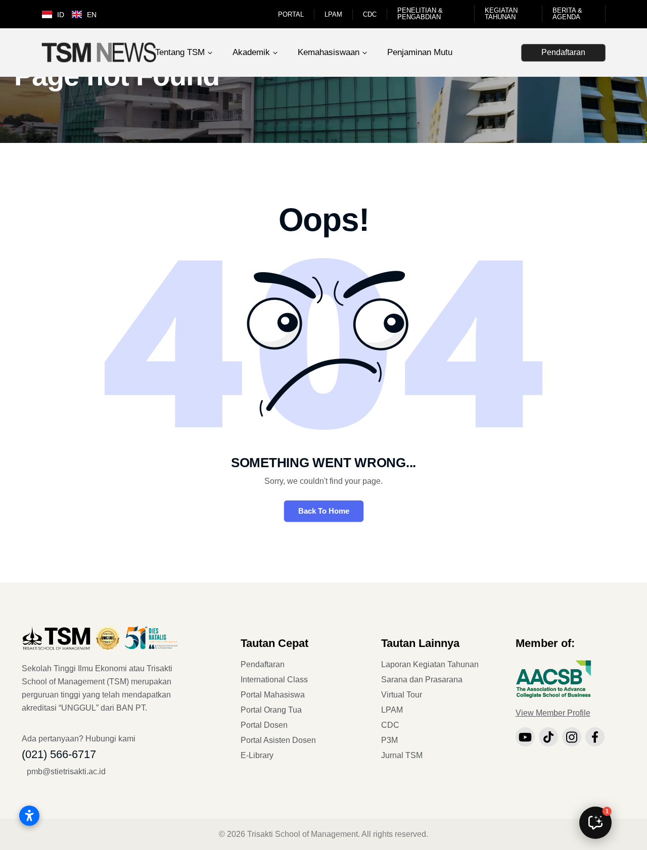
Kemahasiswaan (328, 52)
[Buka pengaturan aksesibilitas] (29, 816)
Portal (291, 14)
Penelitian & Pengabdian (420, 14)
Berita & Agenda (567, 14)
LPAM (333, 14)
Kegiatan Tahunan (501, 14)
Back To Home (323, 511)
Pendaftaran (563, 52)
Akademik (251, 52)
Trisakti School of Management (302, 834)
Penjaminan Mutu (419, 52)
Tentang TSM (180, 52)
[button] (595, 823)
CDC (370, 14)
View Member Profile (553, 713)
